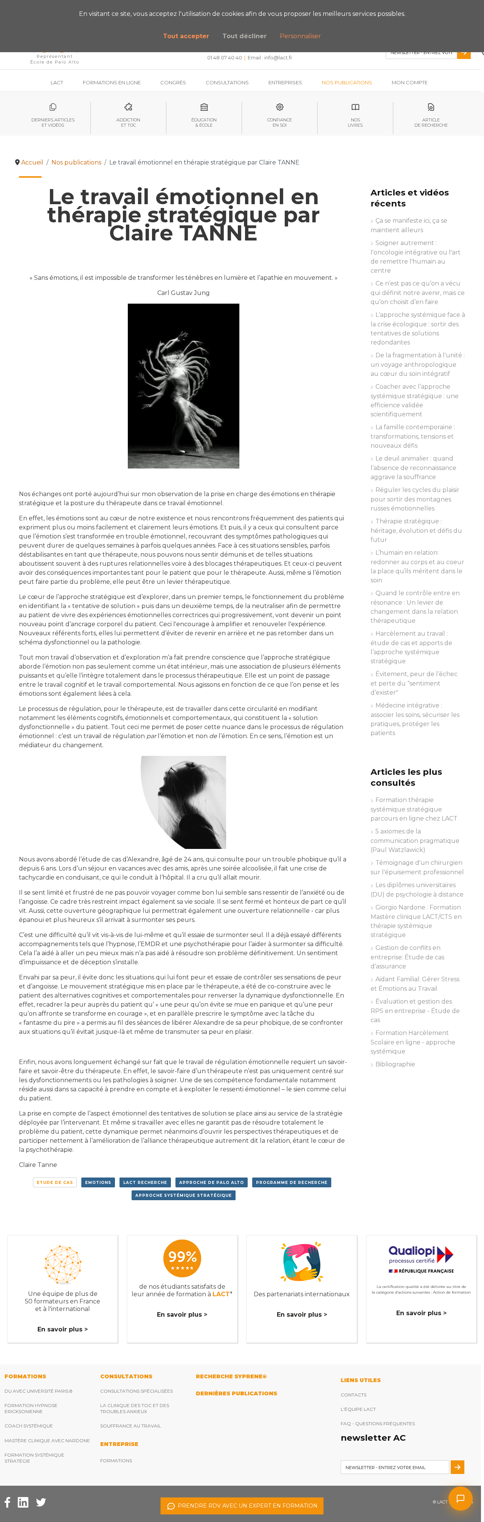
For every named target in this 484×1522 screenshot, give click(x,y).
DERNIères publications (236, 1393)
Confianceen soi (279, 122)
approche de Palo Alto (211, 1182)
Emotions (98, 1182)
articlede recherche (431, 122)
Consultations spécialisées (136, 1391)
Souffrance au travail (130, 1426)
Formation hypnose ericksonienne (31, 1408)
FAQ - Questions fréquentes (378, 1423)
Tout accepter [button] (186, 36)
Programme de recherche (291, 1182)
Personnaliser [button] (300, 36)
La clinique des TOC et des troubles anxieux (134, 1408)
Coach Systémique (29, 1426)
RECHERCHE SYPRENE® (231, 1376)
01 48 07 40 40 (224, 57)
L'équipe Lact (358, 1409)
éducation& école (204, 122)
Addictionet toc (128, 122)
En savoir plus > (62, 1329)
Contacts (353, 1395)
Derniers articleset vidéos (52, 122)
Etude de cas (55, 1182)
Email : (270, 57)
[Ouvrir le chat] (460, 1498)
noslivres (355, 122)
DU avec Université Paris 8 (39, 1391)
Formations (116, 1460)
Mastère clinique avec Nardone (47, 1440)
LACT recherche (145, 1182)
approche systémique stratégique (183, 1195)
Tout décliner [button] (244, 36)
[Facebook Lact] (7, 1501)
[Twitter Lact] (41, 1501)
